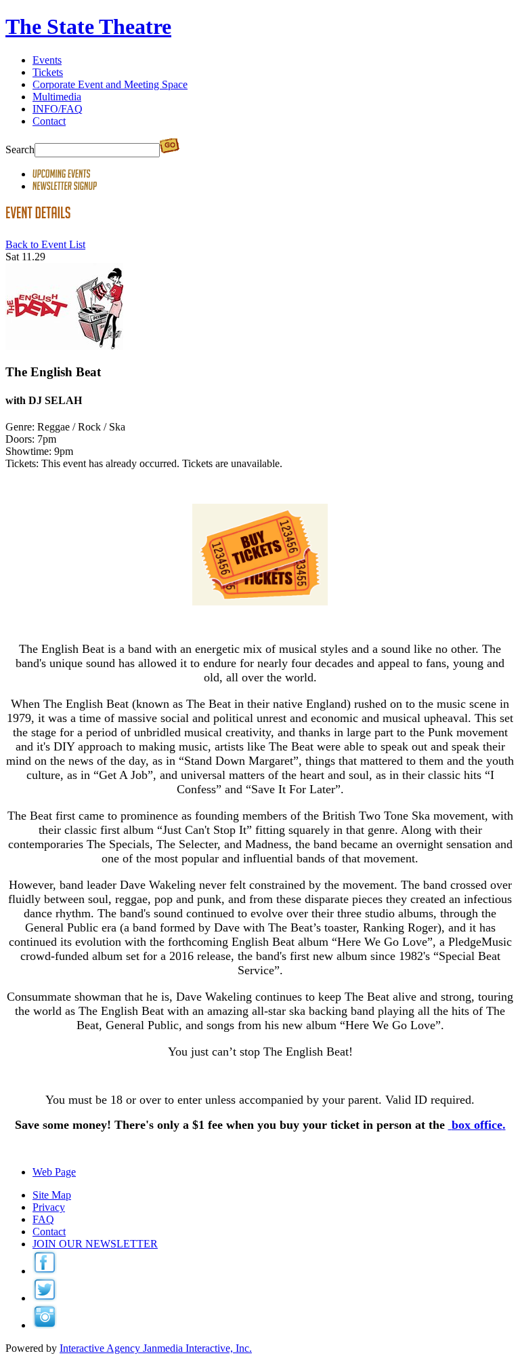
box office (477, 1125)
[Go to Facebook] (44, 1271)
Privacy (48, 1207)
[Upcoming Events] (61, 174)
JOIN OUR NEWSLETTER (95, 1243)
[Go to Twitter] (44, 1298)
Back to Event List (45, 244)
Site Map (51, 1195)
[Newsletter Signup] (65, 186)
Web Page (54, 1172)
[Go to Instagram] (44, 1325)
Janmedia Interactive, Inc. (156, 1348)
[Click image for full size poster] (64, 346)
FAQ (43, 1219)
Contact (49, 1231)
